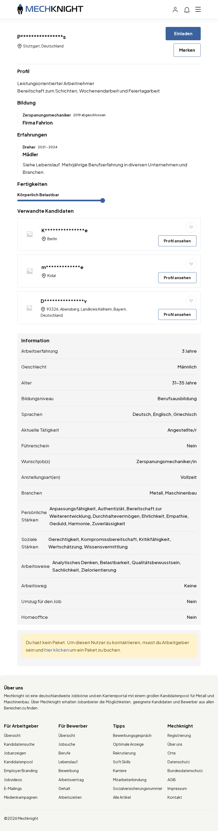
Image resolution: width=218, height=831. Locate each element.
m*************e (62, 267)
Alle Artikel (122, 797)
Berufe (64, 752)
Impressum (177, 788)
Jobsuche (66, 744)
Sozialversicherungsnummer (137, 788)
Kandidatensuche (19, 744)
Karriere (120, 770)
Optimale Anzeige (128, 744)
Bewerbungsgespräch (132, 735)
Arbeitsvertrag (71, 779)
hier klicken (56, 650)
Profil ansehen (177, 240)
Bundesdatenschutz (185, 770)
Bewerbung (68, 770)
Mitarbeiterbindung (129, 779)
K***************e (64, 230)
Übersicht (12, 735)
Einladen (183, 33)
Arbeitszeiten (70, 797)
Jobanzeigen (15, 752)
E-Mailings (13, 788)
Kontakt (174, 797)
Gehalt (64, 788)
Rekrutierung (124, 752)
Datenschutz (178, 761)
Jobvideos (13, 779)
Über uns (174, 744)
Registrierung (179, 735)
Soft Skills (122, 761)
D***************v (64, 301)
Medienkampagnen (20, 797)
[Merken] (191, 227)
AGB (171, 779)
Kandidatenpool (18, 761)
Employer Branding (20, 770)
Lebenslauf (68, 761)
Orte (171, 752)
